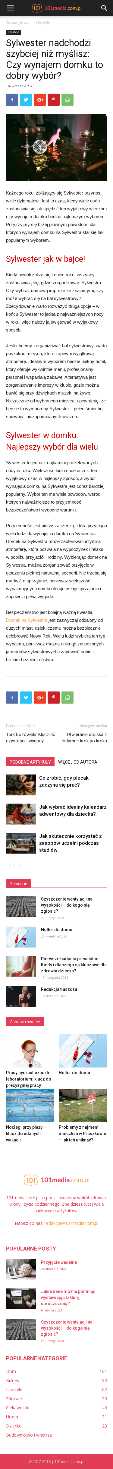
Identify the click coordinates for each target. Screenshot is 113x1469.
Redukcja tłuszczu (59, 989)
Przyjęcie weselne (59, 1262)
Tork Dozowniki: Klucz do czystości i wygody (30, 738)
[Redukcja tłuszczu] (21, 996)
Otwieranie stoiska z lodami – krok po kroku (84, 738)
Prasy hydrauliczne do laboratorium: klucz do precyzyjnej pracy (28, 1079)
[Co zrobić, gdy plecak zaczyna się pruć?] (21, 784)
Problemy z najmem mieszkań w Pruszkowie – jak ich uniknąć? (82, 1133)
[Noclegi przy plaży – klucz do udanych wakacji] (30, 1105)
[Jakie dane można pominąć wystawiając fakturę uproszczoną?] (21, 1298)
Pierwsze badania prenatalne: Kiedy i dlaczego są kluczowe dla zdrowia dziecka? (74, 964)
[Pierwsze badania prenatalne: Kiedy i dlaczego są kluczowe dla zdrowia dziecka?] (21, 966)
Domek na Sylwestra (26, 620)
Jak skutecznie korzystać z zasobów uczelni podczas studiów (70, 843)
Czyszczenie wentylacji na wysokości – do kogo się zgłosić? (67, 905)
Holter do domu (56, 929)
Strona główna (18, 22)
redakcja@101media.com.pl (71, 1223)
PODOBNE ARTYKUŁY (30, 762)
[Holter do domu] (21, 937)
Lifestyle (43, 22)
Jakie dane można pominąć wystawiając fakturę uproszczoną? (68, 1297)
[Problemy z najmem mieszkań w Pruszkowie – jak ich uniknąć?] (83, 1105)
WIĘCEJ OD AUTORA (77, 762)
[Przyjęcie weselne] (21, 1269)
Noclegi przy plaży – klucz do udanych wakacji (26, 1133)
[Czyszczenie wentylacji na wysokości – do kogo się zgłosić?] (21, 906)
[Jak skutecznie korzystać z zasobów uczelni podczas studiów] (21, 843)
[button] (104, 8)
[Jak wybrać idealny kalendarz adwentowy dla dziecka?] (21, 814)
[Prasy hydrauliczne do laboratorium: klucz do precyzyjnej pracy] (30, 1051)
